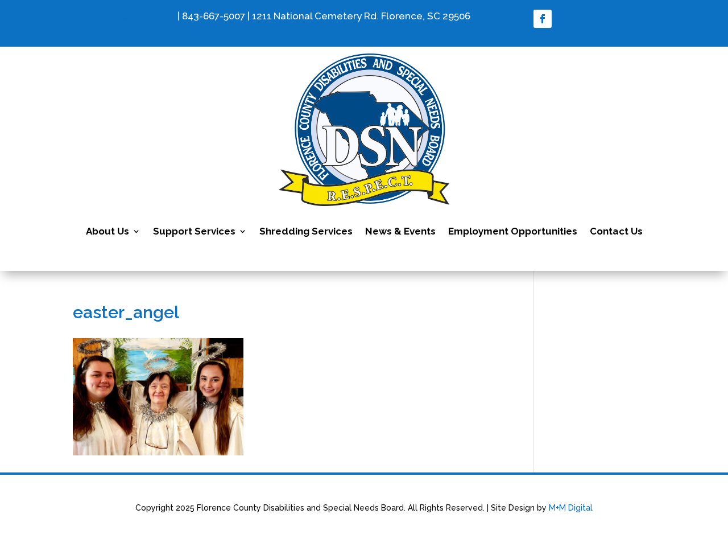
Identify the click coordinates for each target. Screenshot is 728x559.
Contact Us (616, 231)
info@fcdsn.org (139, 16)
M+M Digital (571, 507)
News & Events (400, 231)
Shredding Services (306, 231)
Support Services (194, 231)
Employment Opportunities (512, 231)
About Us (107, 231)
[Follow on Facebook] (542, 19)
